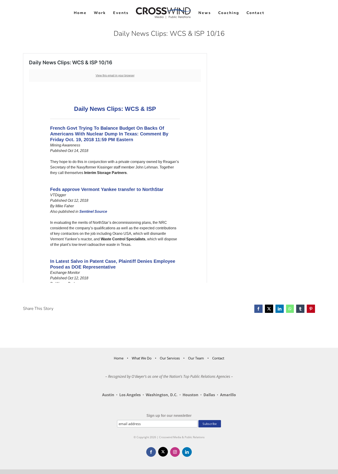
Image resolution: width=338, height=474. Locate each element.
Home (118, 358)
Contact (218, 358)
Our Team (196, 358)
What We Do (142, 358)
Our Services (170, 358)
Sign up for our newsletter (169, 416)
